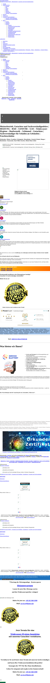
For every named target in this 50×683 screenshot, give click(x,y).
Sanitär (6, 8)
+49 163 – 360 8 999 (6, 268)
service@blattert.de (31, 517)
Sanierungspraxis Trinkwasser (14, 34)
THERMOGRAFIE (36, 462)
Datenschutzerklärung (4, 481)
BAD (4, 42)
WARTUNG (11, 99)
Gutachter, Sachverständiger (11, 13)
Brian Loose (2, 229)
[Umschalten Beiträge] (22, 79)
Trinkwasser (7, 12)
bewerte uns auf (3, 204)
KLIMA (4, 46)
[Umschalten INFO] (22, 75)
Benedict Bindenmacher (5, 239)
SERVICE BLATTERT (5, 199)
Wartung (7, 11)
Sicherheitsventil (11, 33)
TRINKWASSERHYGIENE (9, 44)
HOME (4, 4)
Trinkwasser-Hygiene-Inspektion (25, 634)
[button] (9, 24)
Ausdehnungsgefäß (12, 32)
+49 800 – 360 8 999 (6, 270)
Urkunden (7, 22)
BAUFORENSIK (6, 47)
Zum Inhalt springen (4, 0)
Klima (6, 9)
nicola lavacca (3, 220)
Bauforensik (46, 456)
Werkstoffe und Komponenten (14, 31)
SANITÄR (5, 43)
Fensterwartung (11, 36)
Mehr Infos (45, 310)
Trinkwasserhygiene (20, 456)
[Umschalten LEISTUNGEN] (22, 60)
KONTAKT (2, 476)
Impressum (2, 478)
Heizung (7, 6)
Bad (6, 7)
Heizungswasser (11, 27)
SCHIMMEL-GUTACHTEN (9, 48)
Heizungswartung (25, 585)
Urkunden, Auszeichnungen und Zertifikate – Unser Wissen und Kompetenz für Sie (20, 452)
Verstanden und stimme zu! (7, 579)
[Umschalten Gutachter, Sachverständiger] (22, 72)
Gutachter (9, 455)
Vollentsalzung (11, 28)
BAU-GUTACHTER (44, 461)
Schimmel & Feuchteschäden (11, 19)
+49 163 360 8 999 (19, 517)
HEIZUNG (5, 41)
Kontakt (7, 21)
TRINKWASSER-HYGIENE (21, 461)
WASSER (19, 98)
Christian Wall (3, 209)
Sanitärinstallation (4, 456)
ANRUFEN (2, 39)
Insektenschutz (11, 35)
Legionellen (10, 29)
